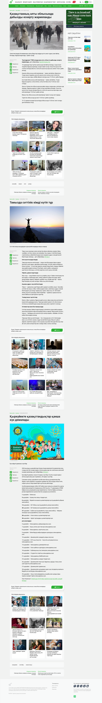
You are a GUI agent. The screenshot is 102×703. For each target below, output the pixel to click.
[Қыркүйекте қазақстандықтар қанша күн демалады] (87, 48)
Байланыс (54, 687)
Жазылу (58, 111)
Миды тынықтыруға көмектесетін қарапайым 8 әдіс (74, 70)
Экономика (22, 5)
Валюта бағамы (61, 2)
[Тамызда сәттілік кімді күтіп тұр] (87, 38)
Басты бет (12, 10)
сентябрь (21, 664)
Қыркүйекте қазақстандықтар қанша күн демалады (74, 48)
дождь (29, 183)
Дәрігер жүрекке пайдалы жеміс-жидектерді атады (75, 79)
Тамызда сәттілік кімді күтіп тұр (74, 38)
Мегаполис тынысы (57, 5)
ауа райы (14, 183)
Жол (46, 5)
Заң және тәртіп (39, 5)
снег (25, 183)
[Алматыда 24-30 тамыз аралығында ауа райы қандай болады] (87, 59)
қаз (86, 2)
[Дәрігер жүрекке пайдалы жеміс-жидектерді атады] (87, 80)
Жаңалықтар (18, 2)
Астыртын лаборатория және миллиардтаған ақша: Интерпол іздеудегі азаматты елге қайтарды (49, 406)
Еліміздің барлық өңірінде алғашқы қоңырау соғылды (25, 193)
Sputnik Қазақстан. (45, 62)
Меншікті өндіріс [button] (27, 2)
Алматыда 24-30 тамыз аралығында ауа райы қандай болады (74, 59)
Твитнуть (15, 66)
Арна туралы (55, 685)
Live (74, 1)
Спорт (64, 5)
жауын (20, 183)
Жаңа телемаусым (38, 2)
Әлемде (69, 5)
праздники (14, 664)
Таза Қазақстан (30, 5)
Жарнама (54, 689)
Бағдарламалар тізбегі (50, 2)
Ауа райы (68, 2)
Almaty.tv (47, 257)
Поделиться (15, 64)
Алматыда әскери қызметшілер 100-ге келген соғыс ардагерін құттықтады (49, 674)
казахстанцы (29, 664)
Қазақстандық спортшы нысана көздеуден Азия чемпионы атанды (48, 193)
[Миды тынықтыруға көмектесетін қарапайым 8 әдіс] (87, 69)
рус (90, 2)
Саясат (16, 5)
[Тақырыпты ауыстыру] (83, 2)
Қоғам (49, 5)
